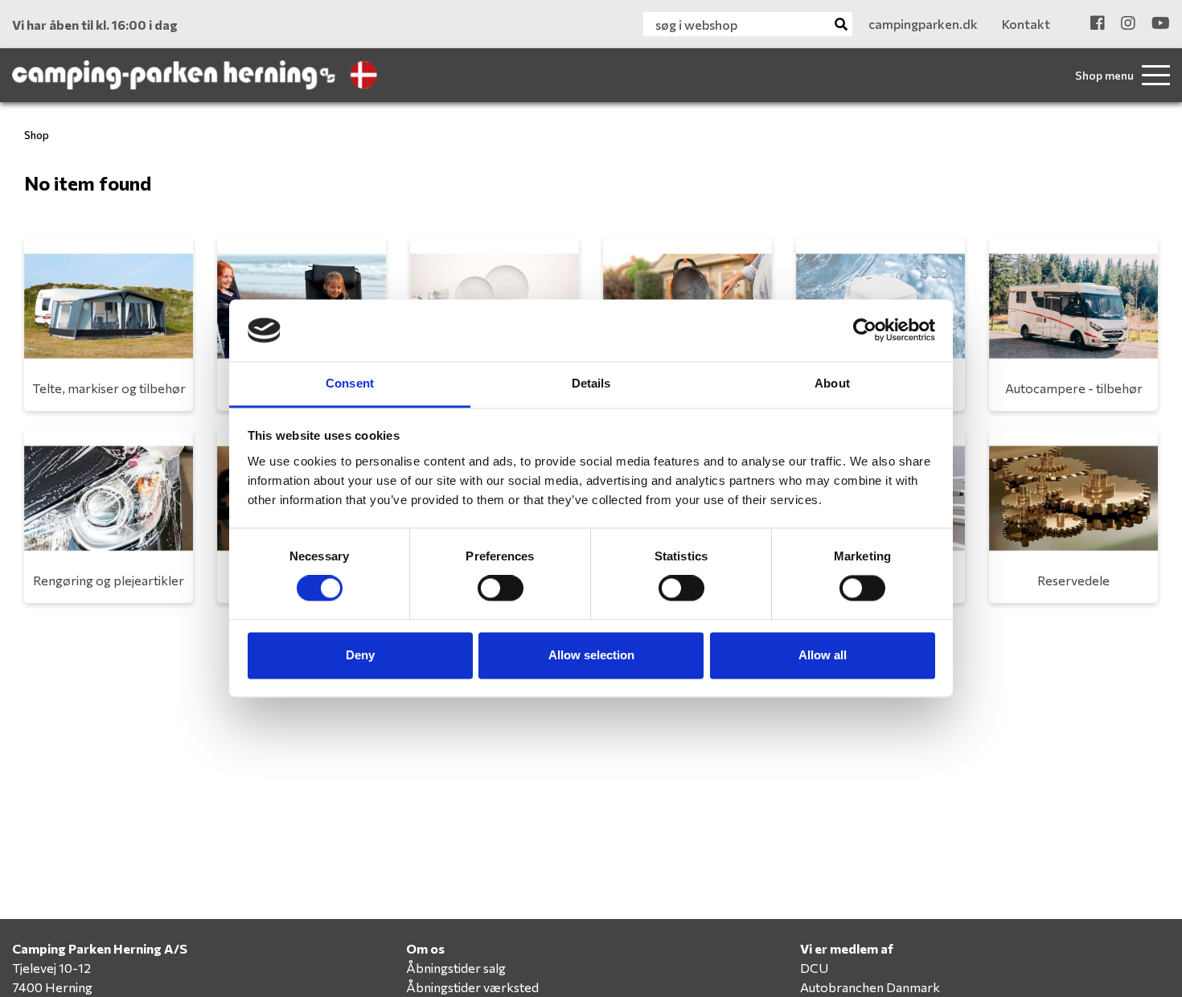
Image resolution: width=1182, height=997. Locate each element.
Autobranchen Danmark (870, 987)
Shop (36, 135)
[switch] (500, 588)
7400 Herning (52, 987)
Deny (360, 655)
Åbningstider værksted (472, 987)
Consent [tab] (350, 383)
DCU (814, 967)
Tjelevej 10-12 (51, 967)
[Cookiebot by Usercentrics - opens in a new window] (864, 330)
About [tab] (832, 383)
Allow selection (591, 655)
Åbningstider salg (456, 967)
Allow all (822, 655)
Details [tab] (591, 383)
